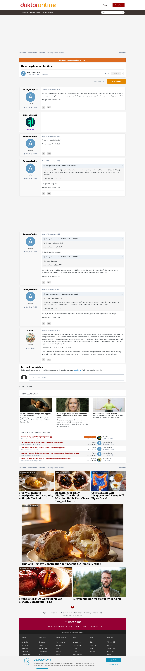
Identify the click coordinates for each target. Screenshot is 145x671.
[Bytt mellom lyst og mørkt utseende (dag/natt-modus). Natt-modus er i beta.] (101, 613)
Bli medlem (118, 5)
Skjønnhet (93, 645)
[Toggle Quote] (44, 165)
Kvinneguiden (61, 637)
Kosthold (69, 626)
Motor (110, 637)
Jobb (57, 648)
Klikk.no (80, 632)
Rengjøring (25, 651)
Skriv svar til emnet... (39, 377)
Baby (40, 654)
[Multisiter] (43, 107)
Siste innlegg (36, 12)
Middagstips (77, 654)
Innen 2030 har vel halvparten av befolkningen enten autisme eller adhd (46, 458)
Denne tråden (115, 12)
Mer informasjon (113, 664)
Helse (50, 626)
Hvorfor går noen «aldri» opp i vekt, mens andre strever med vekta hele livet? (71, 416)
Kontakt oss (78, 613)
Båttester (110, 651)
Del (107, 73)
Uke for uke (43, 651)
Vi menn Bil (111, 642)
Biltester (110, 645)
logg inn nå (78, 370)
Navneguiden (43, 648)
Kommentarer (60, 642)
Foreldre (42, 637)
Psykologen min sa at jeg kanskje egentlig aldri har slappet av (43, 447)
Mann (92, 648)
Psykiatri (45, 74)
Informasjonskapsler (91, 613)
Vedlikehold (26, 654)
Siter (49, 107)
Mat (74, 637)
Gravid (41, 645)
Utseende (54, 613)
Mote (92, 637)
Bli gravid (42, 642)
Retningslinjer (48, 12)
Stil (91, 642)
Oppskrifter (77, 645)
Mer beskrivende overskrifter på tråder (72, 60)
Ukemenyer (77, 642)
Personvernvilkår (66, 613)
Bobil (109, 654)
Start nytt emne (98, 81)
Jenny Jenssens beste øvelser (105, 414)
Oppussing (25, 648)
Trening (77, 626)
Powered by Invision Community (72, 615)
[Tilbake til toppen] (72, 607)
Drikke (75, 651)
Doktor (72, 622)
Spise (75, 648)
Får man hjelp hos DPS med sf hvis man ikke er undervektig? (42, 442)
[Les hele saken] (36, 405)
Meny (25, 12)
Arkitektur (25, 642)
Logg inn (106, 5)
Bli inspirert (25, 645)
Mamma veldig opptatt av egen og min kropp (36, 437)
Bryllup (92, 651)
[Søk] (123, 12)
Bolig (24, 637)
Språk (45, 613)
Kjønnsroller (60, 645)
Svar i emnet (116, 81)
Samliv (58, 651)
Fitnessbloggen (96, 626)
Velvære (85, 626)
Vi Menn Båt (111, 648)
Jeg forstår (113, 660)
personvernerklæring (42, 668)
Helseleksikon (59, 626)
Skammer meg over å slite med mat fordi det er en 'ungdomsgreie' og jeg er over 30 (50, 453)
